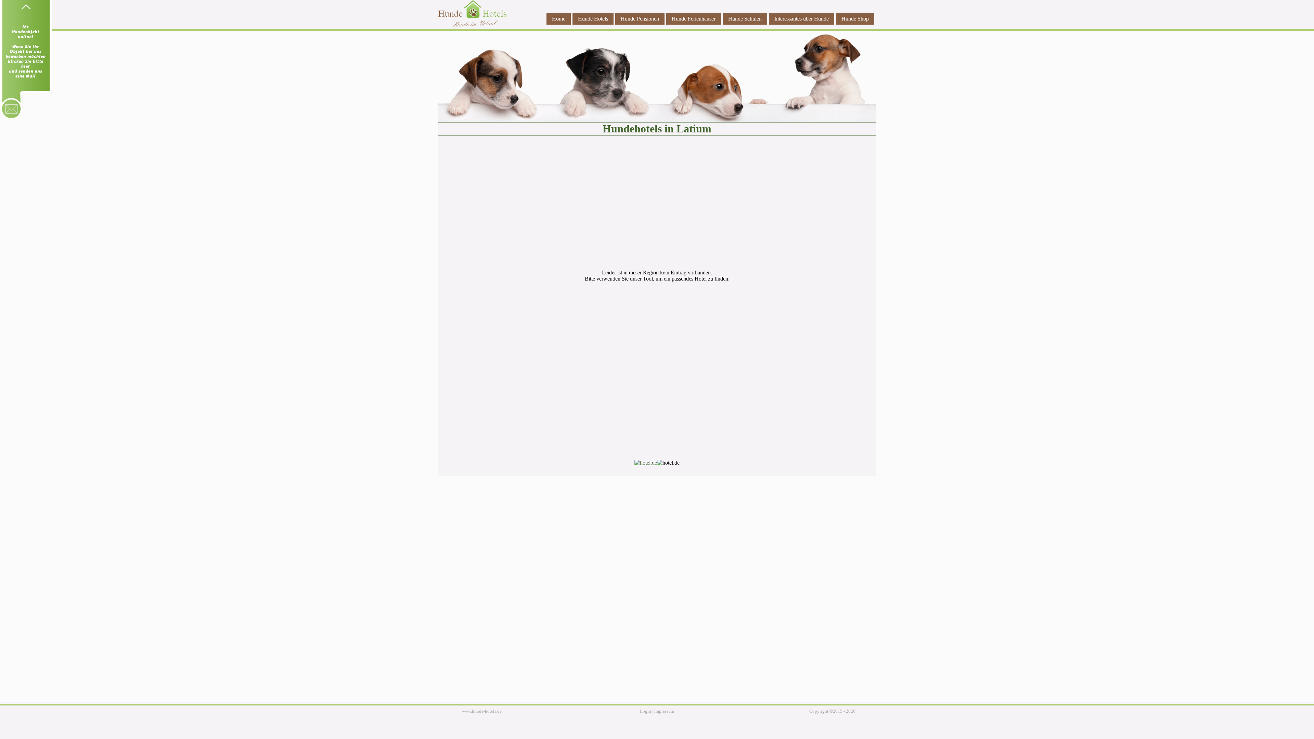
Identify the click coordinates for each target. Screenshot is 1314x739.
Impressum (664, 711)
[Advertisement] (657, 206)
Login (645, 711)
